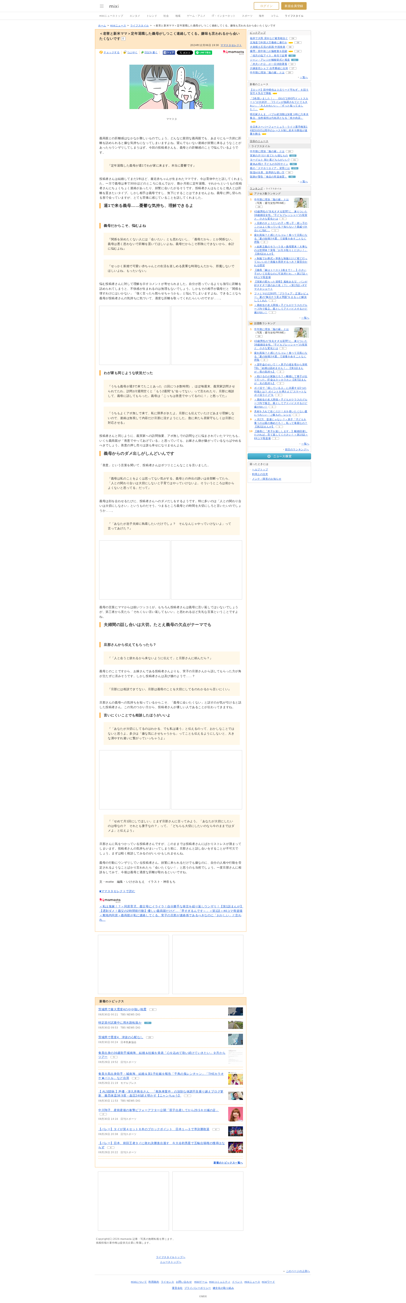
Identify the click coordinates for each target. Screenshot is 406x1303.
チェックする (112, 52)
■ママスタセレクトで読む (117, 891)
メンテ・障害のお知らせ (266, 478)
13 (292, 64)
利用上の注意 (260, 474)
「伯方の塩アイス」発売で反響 (268, 55)
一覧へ (304, 77)
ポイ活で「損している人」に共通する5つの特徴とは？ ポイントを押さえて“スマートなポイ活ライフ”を (280, 392)
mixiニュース (118, 25)
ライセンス (167, 1281)
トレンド (152, 15)
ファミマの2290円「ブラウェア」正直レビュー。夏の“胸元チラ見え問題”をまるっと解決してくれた (281, 297)
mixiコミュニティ (219, 1281)
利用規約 (153, 1281)
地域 (178, 15)
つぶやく (132, 52)
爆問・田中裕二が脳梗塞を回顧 (268, 51)
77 (148, 1023)
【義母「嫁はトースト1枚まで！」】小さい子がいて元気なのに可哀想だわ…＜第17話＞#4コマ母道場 (281, 274)
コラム (275, 15)
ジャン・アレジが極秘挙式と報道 (270, 59)
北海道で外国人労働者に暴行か (268, 42)
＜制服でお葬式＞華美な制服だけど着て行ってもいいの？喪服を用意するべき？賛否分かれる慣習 (280, 262)
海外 (261, 15)
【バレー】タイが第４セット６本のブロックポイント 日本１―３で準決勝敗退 (154, 1129)
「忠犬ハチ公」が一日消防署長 (268, 64)
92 (292, 177)
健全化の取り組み (223, 1288)
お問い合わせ (184, 1281)
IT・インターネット (224, 15)
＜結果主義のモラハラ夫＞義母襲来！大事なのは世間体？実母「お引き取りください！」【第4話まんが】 (280, 250)
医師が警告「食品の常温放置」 (268, 176)
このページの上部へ (298, 1271)
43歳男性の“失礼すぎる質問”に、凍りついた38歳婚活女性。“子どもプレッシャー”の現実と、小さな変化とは (280, 215)
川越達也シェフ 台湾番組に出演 (269, 68)
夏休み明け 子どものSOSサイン (269, 164)
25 (149, 1037)
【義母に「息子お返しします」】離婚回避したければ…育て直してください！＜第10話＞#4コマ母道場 (281, 435)
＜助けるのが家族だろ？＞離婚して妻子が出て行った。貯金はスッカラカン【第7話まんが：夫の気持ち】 (280, 380)
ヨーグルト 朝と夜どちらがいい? (270, 159)
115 (293, 155)
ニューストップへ (170, 1262)
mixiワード (268, 1281)
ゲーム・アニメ (196, 15)
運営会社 (177, 1288)
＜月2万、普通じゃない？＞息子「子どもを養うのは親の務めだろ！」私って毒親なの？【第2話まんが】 (280, 423)
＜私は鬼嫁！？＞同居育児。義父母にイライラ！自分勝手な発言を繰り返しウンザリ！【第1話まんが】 (171, 906)
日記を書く (151, 52)
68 (292, 56)
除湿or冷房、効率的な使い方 (267, 172)
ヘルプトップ (260, 469)
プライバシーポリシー (197, 1288)
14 (298, 51)
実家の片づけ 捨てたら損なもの (269, 155)
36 (298, 42)
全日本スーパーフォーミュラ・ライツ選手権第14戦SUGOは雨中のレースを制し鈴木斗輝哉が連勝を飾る (278, 130)
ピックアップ (258, 32)
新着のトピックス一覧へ (228, 1162)
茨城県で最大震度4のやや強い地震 (122, 1009)
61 (295, 60)
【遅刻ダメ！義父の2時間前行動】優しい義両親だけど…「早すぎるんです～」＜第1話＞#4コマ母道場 (171, 910)
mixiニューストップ (111, 15)
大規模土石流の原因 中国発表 (267, 46)
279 (295, 168)
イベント (237, 1281)
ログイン (266, 6)
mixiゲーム (200, 1281)
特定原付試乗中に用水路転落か (119, 1022)
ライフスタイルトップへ (170, 1257)
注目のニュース (259, 141)
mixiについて (139, 1281)
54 (293, 164)
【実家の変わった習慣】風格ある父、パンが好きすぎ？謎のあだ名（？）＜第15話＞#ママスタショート (280, 285)
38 (290, 47)
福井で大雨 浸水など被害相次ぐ (269, 38)
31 (294, 160)
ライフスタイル (294, 15)
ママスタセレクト (231, 45)
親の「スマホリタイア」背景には (270, 168)
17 (293, 68)
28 (289, 72)
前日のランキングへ (297, 449)
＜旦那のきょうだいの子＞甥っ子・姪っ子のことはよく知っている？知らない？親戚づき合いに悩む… (280, 227)
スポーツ (247, 15)
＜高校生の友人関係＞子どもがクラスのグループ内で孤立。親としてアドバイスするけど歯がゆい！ (280, 309)
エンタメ (135, 15)
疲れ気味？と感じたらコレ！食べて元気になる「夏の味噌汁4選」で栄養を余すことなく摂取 (280, 239)
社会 (166, 15)
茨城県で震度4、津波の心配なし (120, 1037)
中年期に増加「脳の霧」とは (267, 72)
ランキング (256, 188)
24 (293, 38)
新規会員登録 (294, 6)
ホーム (102, 25)
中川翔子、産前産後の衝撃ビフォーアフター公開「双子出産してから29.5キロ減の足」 (158, 1110)
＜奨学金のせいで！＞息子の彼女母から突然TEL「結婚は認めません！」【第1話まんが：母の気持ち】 (280, 368)
